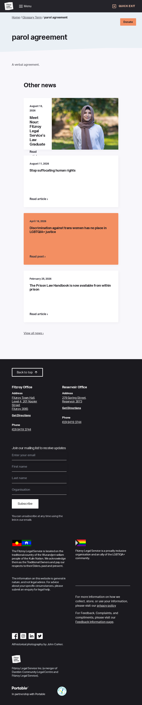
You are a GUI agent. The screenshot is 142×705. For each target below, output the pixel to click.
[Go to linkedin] (31, 636)
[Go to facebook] (15, 636)
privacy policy (106, 605)
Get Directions (21, 415)
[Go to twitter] (40, 636)
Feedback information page (94, 622)
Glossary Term (32, 17)
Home (16, 17)
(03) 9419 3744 (21, 429)
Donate (128, 22)
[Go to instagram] (23, 636)
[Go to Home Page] (8, 6)
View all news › (34, 333)
